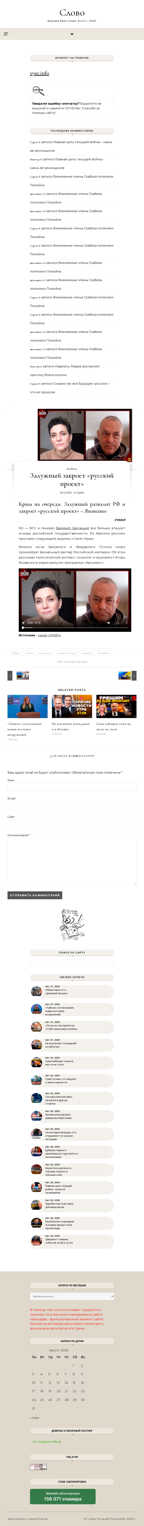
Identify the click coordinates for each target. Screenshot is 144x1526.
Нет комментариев (72, 662)
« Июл (34, 1418)
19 (49, 1391)
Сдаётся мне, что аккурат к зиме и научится (60, 1081)
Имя (11, 780)
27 (58, 1400)
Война (72, 469)
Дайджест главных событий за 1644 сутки (59, 1241)
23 (83, 1391)
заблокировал (63, 1497)
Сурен (80, 492)
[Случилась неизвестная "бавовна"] (128, 676)
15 (74, 1383)
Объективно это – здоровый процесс (56, 992)
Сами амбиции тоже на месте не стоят (59, 1063)
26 (50, 1400)
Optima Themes (37, 1518)
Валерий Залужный (72, 528)
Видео (16, 653)
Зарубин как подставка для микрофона (59, 1205)
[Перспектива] (16, 676)
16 (82, 1383)
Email (11, 798)
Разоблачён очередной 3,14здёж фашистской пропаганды (59, 1225)
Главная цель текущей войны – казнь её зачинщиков (58, 1189)
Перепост (45, 653)
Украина (87, 653)
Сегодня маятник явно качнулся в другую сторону (58, 1100)
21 (66, 1391)
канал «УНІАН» (49, 635)
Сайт (11, 817)
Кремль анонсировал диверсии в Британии (58, 1116)
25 (42, 1400)
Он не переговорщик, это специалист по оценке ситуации (60, 1136)
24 (34, 1400)
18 (42, 1391)
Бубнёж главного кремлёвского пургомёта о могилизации (61, 1153)
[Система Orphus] (39, 95)
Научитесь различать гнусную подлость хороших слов (58, 1171)
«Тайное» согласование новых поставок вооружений (25, 729)
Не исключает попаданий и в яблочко (60, 1045)
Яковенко (104, 653)
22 (74, 1391)
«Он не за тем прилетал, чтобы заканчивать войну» (61, 1027)
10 (33, 1383)
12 (49, 1383)
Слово (72, 12)
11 (41, 1383)
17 (33, 1391)
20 (59, 1391)
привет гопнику (66, 653)
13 (58, 1383)
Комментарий (19, 835)
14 (66, 1383)
